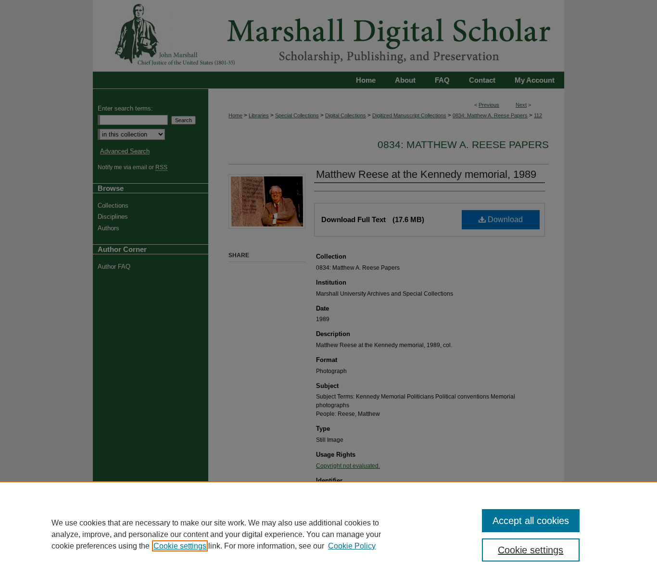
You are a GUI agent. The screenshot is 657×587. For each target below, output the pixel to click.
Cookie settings (179, 546)
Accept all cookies (531, 520)
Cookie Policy (352, 546)
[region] (328, 534)
